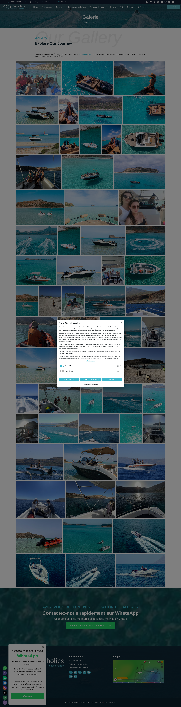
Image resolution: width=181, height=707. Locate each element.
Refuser (112, 379)
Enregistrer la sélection (90, 379)
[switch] (62, 371)
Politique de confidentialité (91, 384)
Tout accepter (69, 379)
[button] (90, 366)
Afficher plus (90, 361)
